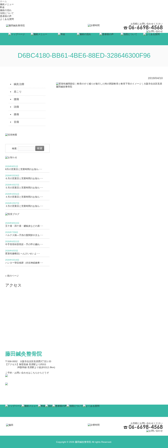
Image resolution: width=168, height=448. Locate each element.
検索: (14, 148)
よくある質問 (7, 19)
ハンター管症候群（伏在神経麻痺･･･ (24, 262)
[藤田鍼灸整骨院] (15, 25)
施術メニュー (7, 4)
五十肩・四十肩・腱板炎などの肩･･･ (24, 226)
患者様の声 (5, 16)
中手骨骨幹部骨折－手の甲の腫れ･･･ (24, 244)
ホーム (3, 1)
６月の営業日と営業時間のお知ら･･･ (24, 178)
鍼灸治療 (19, 84)
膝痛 (16, 114)
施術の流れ (5, 10)
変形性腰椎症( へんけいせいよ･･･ (22, 253)
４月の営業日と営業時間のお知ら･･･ (24, 196)
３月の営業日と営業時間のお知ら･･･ (24, 206)
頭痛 (16, 106)
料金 (2, 7)
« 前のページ (12, 275)
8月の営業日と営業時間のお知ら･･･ (23, 169)
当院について (7, 13)
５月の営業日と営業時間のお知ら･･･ (24, 187)
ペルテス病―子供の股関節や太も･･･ (24, 235)
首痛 (16, 122)
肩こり (18, 91)
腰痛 (16, 99)
